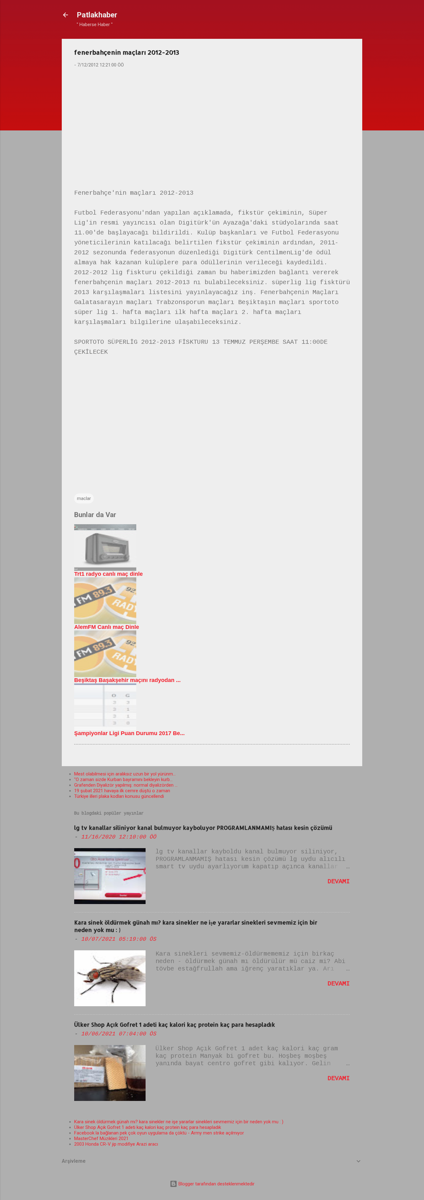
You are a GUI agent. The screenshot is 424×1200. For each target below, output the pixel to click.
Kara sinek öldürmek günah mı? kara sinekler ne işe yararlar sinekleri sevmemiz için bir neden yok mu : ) (178, 1122)
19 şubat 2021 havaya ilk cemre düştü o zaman (122, 790)
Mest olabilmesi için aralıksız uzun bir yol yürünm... (125, 774)
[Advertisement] (212, 121)
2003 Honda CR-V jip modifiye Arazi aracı (116, 1144)
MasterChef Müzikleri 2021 (101, 1138)
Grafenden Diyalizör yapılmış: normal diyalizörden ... (126, 785)
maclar (84, 498)
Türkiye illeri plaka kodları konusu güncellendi (119, 796)
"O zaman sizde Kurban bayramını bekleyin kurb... (123, 779)
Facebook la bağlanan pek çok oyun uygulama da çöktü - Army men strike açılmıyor (159, 1133)
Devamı (338, 881)
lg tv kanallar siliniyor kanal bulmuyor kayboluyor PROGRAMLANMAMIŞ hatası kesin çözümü (203, 827)
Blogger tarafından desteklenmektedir (216, 1184)
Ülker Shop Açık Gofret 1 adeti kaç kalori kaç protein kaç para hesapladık (174, 1024)
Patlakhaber (97, 15)
